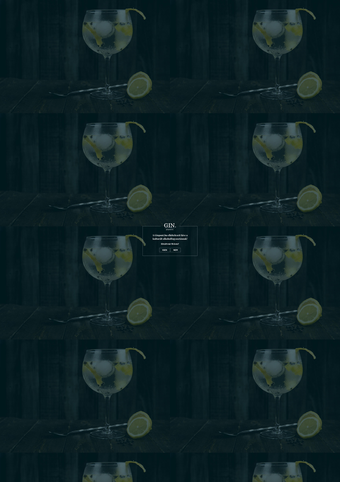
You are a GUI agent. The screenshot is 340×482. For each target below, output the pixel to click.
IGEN (164, 250)
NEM (175, 250)
